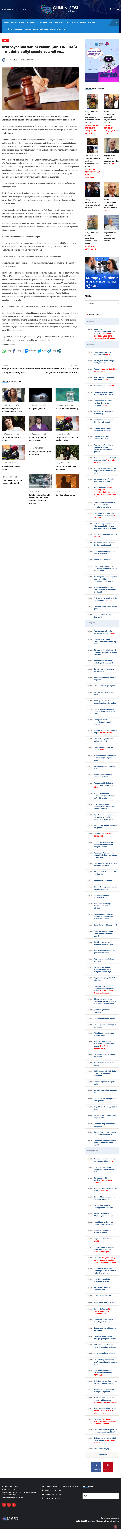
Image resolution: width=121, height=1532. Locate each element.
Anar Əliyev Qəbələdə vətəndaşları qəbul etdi (104, 1372)
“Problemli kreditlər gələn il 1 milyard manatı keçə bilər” (105, 1431)
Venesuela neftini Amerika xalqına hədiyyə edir (104, 480)
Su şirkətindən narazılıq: (67, 409)
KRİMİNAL (27, 29)
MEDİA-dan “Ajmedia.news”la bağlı (105, 731)
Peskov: (105, 370)
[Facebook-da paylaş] (16, 351)
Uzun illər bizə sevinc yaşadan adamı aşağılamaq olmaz (105, 989)
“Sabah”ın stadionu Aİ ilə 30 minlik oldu (105, 873)
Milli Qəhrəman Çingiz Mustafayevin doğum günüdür (102, 906)
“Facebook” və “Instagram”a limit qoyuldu (105, 1100)
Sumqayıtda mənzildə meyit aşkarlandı (105, 1329)
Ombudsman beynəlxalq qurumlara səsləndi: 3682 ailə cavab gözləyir (104, 916)
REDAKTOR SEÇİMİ (72, 22)
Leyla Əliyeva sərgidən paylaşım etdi (103, 353)
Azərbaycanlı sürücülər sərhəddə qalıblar (104, 632)
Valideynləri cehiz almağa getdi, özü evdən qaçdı (104, 362)
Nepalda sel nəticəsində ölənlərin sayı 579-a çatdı (104, 1223)
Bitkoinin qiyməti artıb (102, 1296)
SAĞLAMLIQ (44, 29)
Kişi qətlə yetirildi (37, 409)
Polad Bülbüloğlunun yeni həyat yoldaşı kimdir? (110, 205)
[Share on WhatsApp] (6, 351)
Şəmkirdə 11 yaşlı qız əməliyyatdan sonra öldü (103, 1206)
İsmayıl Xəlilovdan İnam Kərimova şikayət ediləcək (92, 204)
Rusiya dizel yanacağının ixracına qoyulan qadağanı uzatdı (104, 711)
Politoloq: (105, 1421)
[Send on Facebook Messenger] (30, 351)
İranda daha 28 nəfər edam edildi (104, 693)
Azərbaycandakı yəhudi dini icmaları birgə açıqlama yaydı (105, 758)
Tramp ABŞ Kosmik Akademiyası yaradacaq (103, 1215)
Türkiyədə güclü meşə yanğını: (103, 1180)
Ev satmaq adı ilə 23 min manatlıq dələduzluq (103, 1321)
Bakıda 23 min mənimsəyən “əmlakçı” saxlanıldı (104, 1198)
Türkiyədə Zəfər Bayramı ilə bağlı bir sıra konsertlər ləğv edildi (105, 470)
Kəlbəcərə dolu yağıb (102, 1449)
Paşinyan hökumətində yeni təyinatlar (104, 960)
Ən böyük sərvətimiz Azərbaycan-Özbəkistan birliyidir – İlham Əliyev (103, 969)
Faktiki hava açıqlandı (102, 560)
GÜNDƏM (14, 22)
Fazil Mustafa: (103, 835)
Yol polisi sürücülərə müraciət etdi (105, 1091)
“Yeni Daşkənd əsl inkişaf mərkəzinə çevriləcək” (104, 1249)
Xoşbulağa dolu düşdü (103, 1240)
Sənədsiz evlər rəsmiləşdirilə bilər (105, 1190)
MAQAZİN (54, 29)
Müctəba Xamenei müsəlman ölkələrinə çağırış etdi (105, 544)
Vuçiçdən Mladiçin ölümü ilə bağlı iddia (105, 679)
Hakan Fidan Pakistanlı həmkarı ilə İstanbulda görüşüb (103, 403)
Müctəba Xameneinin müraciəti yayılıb (102, 1231)
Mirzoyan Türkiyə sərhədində (105, 535)
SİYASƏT (22, 22)
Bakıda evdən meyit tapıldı (104, 686)
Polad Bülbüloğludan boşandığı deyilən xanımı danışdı (111, 122)
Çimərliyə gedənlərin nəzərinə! (102, 1011)
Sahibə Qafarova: (102, 1311)
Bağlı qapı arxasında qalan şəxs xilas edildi (104, 552)
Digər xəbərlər (102, 1454)
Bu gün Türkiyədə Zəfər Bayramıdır (103, 616)
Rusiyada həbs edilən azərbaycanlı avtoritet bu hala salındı (92, 122)
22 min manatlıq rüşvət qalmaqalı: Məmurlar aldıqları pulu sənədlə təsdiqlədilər (105, 1001)
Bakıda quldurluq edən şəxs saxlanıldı (105, 1026)
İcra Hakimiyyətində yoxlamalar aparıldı (102, 1280)
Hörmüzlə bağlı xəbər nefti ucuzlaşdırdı (104, 1125)
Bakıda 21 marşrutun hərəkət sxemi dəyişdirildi (105, 888)
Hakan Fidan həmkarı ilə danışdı (103, 748)
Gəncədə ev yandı (104, 386)
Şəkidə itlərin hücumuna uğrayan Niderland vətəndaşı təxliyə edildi (105, 568)
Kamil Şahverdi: (105, 492)
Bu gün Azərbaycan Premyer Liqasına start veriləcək (105, 1133)
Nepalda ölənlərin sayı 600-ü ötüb (105, 1108)
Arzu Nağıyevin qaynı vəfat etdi (104, 767)
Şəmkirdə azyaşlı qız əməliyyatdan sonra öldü (103, 943)
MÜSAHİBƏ (84, 22)
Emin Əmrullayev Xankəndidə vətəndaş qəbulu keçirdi (105, 1382)
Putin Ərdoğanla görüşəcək (104, 1302)
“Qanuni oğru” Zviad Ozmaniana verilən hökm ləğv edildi (105, 641)
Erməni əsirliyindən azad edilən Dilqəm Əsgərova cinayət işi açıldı (103, 844)
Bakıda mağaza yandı (65, 495)
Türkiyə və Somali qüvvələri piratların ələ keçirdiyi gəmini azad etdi (105, 652)
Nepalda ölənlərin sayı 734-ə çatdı (105, 607)
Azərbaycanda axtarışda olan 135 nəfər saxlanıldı (105, 864)
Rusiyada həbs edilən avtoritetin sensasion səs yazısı (91, 241)
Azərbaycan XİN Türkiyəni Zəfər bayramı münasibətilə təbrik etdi (105, 589)
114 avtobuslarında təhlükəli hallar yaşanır (105, 1440)
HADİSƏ (35, 29)
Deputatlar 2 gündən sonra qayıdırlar (104, 1055)
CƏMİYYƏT (43, 22)
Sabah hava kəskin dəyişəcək (105, 925)
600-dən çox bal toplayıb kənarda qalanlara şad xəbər (105, 1346)
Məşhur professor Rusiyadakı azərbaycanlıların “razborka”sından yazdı (105, 579)
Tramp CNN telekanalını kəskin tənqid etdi (103, 776)
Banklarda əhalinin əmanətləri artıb (101, 896)
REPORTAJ (59, 22)
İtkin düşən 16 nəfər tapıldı (104, 1018)
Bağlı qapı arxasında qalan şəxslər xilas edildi (104, 952)
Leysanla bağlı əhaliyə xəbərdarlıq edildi (102, 438)
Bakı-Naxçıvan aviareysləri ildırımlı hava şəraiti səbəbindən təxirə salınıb (104, 817)
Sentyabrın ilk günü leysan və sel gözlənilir (105, 826)
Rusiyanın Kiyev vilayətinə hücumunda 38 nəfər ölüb (104, 515)
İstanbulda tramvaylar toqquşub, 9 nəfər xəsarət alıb (104, 1169)
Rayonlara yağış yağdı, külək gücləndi (105, 979)
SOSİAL (93, 22)
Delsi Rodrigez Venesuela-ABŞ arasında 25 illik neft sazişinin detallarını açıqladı (105, 526)
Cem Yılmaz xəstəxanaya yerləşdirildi (104, 670)
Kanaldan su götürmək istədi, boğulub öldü (105, 1116)
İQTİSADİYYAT (32, 22)
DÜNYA (51, 22)
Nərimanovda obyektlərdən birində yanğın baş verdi (104, 662)
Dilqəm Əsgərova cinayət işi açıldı (105, 1083)
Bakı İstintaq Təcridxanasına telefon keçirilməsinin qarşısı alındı (105, 1362)
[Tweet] (41, 351)
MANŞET (5, 22)
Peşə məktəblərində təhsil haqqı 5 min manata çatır (104, 785)
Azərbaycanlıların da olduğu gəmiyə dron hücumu (105, 1160)
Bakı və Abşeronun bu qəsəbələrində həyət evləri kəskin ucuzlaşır (104, 806)
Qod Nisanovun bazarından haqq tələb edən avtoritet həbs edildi (92, 166)
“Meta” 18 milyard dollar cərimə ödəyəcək (103, 740)
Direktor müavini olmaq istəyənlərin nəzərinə (103, 429)
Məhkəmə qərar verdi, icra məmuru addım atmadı (105, 1400)
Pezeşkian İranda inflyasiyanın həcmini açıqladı (102, 722)
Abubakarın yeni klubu (103, 880)
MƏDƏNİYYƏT (7, 29)
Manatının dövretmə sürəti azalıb (104, 1064)
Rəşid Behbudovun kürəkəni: (105, 1411)
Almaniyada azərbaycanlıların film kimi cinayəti (105, 333)
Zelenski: (105, 1260)
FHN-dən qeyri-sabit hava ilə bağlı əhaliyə (105, 599)
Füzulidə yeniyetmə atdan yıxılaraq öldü (104, 1034)
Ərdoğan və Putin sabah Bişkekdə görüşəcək (103, 421)
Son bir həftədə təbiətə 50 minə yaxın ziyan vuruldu (104, 1391)
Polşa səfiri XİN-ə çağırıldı (104, 1353)
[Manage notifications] (115, 1527)
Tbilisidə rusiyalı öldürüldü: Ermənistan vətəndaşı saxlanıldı (105, 1073)
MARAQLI (62, 29)
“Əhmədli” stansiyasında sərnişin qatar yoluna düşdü (105, 1337)
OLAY (5, 40)
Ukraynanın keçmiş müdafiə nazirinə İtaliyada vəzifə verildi (105, 1142)
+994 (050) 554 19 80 (53, 1490)
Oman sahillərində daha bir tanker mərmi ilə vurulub (104, 393)
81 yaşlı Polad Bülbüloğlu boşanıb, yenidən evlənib (111, 159)
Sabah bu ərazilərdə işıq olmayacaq (103, 412)
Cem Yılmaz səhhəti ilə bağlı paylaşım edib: (105, 460)
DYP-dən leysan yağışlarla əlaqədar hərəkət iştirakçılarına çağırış (104, 505)
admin (15, 60)
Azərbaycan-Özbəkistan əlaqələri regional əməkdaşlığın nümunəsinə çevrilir (104, 448)
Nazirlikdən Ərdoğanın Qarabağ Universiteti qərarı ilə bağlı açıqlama (105, 1270)
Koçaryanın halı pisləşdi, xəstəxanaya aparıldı (110, 237)
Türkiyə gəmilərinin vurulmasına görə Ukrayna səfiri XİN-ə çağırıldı (104, 796)
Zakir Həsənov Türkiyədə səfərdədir (104, 378)
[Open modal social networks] (59, 351)
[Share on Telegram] (51, 351)
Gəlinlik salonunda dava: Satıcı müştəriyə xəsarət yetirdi (103, 933)
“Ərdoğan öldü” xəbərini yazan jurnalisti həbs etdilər (105, 702)
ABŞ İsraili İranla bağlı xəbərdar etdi (102, 1288)
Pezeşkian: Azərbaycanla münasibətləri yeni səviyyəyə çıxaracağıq (105, 855)
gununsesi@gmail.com (53, 1494)
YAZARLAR (18, 29)
